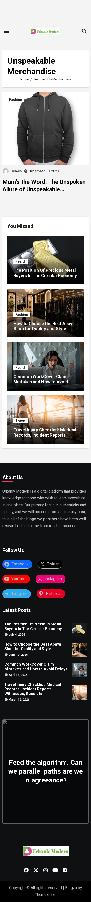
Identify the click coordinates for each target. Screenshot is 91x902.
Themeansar (45, 894)
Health (20, 261)
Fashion (15, 100)
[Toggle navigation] (6, 31)
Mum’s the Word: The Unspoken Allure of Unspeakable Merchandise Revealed (44, 189)
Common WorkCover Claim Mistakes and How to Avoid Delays (40, 382)
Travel (20, 421)
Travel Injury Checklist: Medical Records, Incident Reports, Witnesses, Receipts (44, 435)
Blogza (71, 888)
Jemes (16, 171)
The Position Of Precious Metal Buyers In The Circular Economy (45, 273)
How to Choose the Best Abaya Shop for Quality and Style (44, 326)
